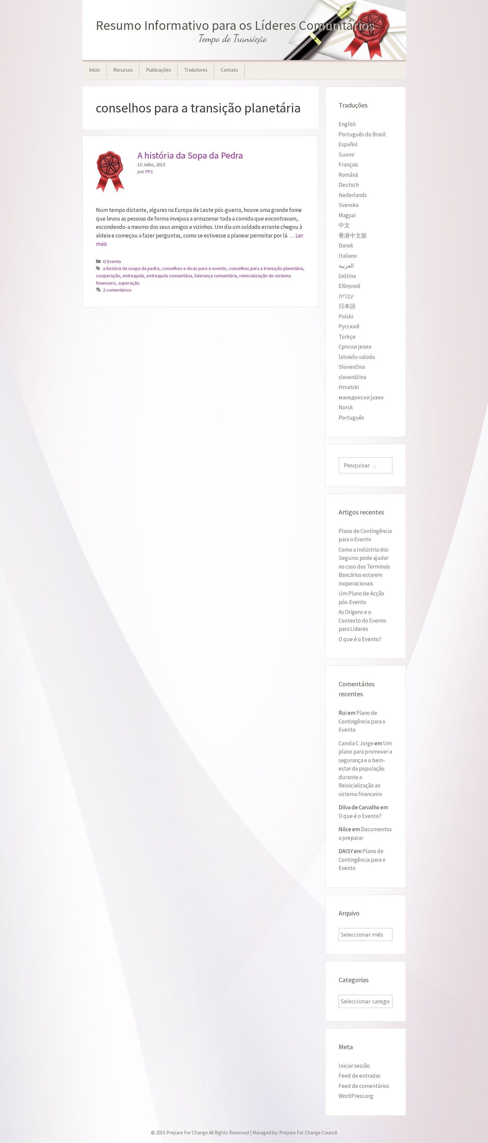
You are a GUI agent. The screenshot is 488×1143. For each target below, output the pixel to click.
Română (348, 174)
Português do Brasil (362, 134)
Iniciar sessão (354, 1065)
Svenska (349, 205)
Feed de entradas (359, 1075)
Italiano (348, 255)
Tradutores (195, 70)
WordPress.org (356, 1096)
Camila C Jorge (356, 743)
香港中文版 (353, 235)
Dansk (346, 245)
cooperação (108, 276)
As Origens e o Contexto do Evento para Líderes (362, 620)
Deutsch (349, 184)
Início (94, 70)
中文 (344, 225)
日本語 (347, 306)
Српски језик (355, 346)
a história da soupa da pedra (131, 268)
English (347, 124)
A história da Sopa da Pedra (190, 155)
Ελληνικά (349, 286)
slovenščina (352, 377)
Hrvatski (349, 387)
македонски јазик (361, 397)
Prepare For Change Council (308, 1132)
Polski (346, 316)
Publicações (158, 70)
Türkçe (347, 336)
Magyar (347, 215)
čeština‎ (347, 276)
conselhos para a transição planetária (266, 268)
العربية (346, 265)
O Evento (112, 261)
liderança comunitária (216, 276)
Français (348, 164)
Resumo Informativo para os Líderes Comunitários (235, 25)
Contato (229, 70)
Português (351, 417)
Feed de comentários (364, 1086)
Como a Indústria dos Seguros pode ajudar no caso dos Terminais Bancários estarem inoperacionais (364, 566)
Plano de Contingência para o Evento (362, 721)
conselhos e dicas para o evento (194, 268)
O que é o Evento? (360, 639)
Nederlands (353, 195)
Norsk (346, 407)
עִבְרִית (346, 296)
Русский (349, 326)
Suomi (346, 154)
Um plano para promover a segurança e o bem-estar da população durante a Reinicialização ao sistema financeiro (365, 769)
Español (348, 144)
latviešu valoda (357, 357)
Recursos (123, 70)
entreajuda (133, 276)
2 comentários (117, 290)
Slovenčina (352, 366)
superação (128, 283)
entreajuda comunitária (169, 276)
